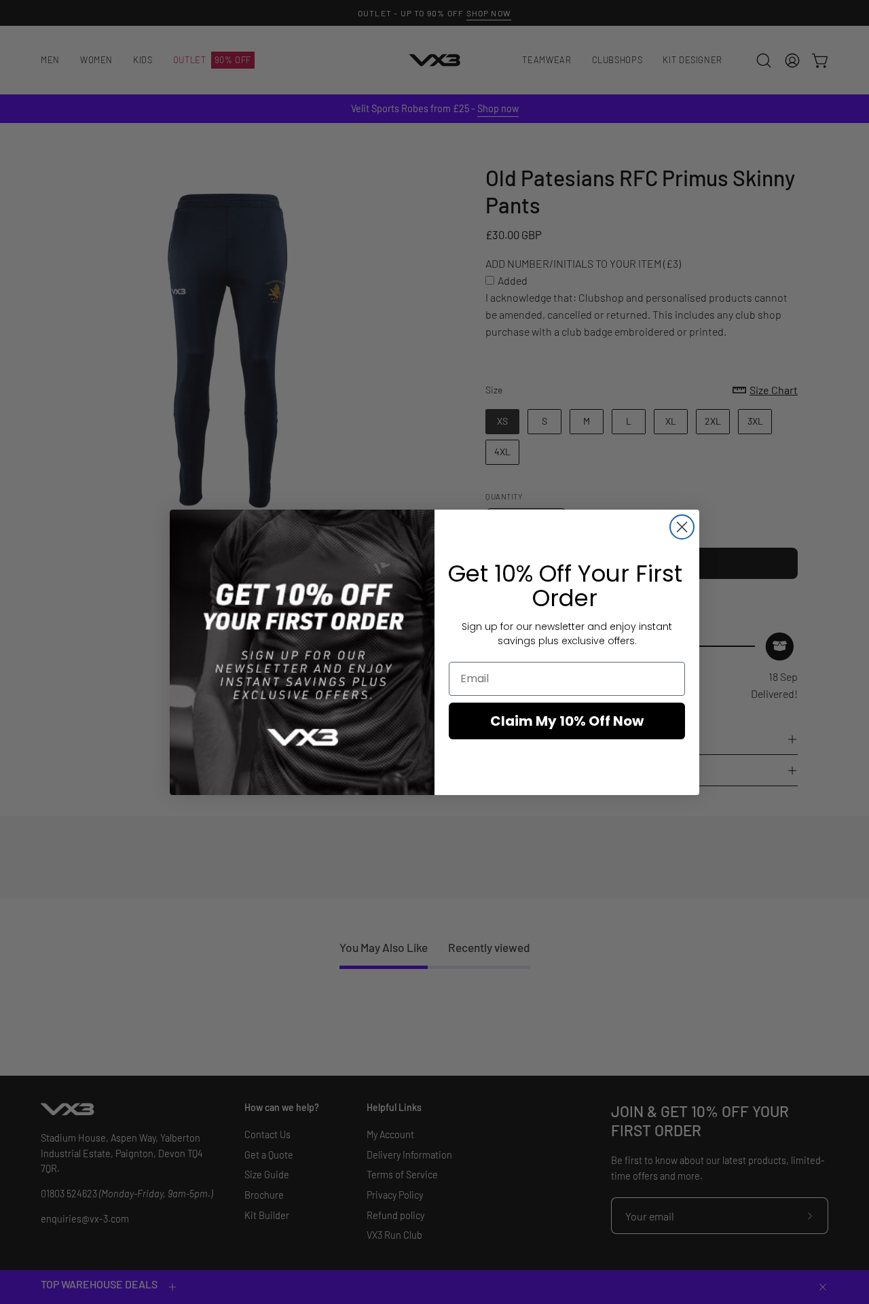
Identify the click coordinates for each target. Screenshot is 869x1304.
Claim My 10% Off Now (567, 720)
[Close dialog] (682, 527)
